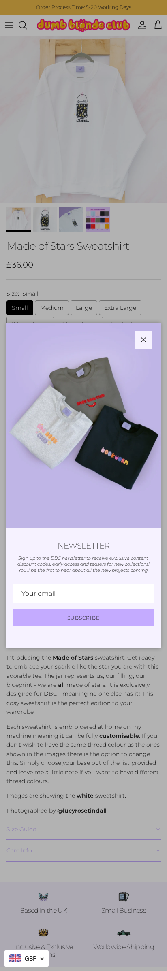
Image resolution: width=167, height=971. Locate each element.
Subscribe (83, 618)
